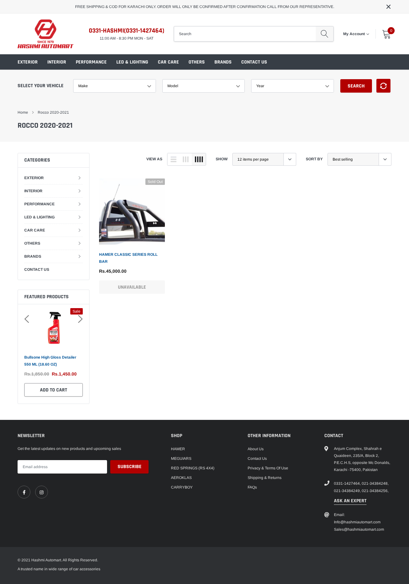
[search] (324, 34)
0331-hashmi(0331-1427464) (126, 31)
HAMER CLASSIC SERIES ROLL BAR (128, 258)
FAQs (252, 487)
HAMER (178, 449)
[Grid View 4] (199, 159)
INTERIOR (56, 62)
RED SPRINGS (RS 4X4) (192, 468)
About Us (256, 449)
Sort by (314, 159)
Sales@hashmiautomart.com (359, 529)
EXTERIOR (28, 62)
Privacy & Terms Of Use (268, 468)
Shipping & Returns (265, 477)
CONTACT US (254, 62)
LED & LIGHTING (132, 62)
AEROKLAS (181, 477)
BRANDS (223, 62)
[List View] (173, 159)
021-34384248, (375, 483)
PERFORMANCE (91, 62)
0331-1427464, (347, 483)
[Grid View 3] (186, 159)
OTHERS (197, 62)
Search (356, 86)
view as (154, 159)
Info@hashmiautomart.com (357, 522)
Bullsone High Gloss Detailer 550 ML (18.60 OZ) (50, 361)
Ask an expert (350, 500)
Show (222, 159)
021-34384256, (375, 491)
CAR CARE (168, 62)
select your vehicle (41, 85)
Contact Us (257, 458)
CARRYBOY (182, 487)
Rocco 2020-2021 (53, 112)
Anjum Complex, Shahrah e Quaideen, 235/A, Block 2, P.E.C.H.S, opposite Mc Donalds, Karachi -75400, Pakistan (362, 459)
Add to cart (53, 390)
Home (23, 112)
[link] (132, 211)
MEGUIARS (181, 458)
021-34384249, (347, 491)
